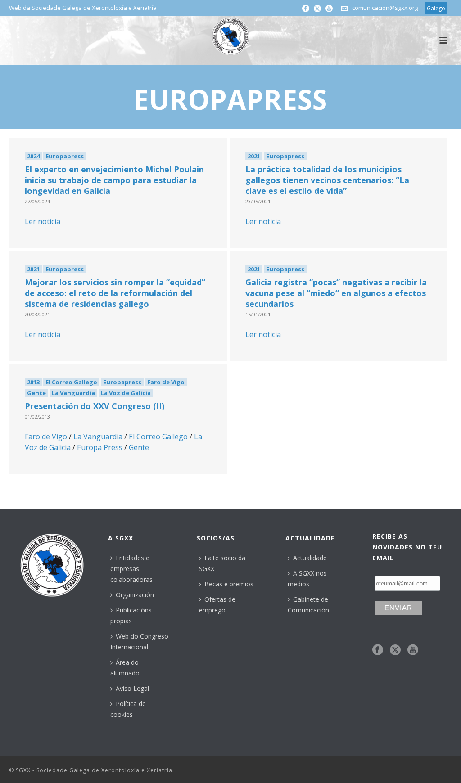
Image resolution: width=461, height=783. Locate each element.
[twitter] (395, 650)
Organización (135, 594)
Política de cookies (128, 709)
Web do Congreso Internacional (139, 641)
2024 (33, 156)
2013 (33, 382)
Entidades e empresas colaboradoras (131, 569)
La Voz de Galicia (126, 393)
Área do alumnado (125, 667)
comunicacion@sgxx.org (385, 8)
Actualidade (310, 558)
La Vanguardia (73, 393)
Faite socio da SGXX (222, 563)
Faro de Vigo (166, 382)
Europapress (64, 156)
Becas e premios (228, 584)
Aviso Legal (132, 688)
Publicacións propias (131, 615)
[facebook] (377, 650)
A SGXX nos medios (307, 578)
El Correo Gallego (71, 382)
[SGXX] (230, 36)
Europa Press (99, 447)
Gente (36, 393)
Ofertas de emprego (217, 604)
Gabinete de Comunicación (308, 604)
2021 (254, 156)
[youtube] (412, 650)
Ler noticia (42, 221)
